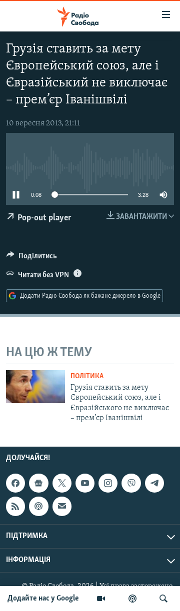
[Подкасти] (133, 598)
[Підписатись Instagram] (108, 483)
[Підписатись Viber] (131, 483)
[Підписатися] (62, 506)
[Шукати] (163, 598)
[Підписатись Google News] (38, 483)
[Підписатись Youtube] (85, 483)
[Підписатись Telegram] (154, 483)
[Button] (31, 258)
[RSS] (15, 506)
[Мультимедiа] (101, 598)
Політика (87, 376)
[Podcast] (38, 506)
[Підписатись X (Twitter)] (62, 483)
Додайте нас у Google (43, 599)
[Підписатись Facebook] (15, 483)
